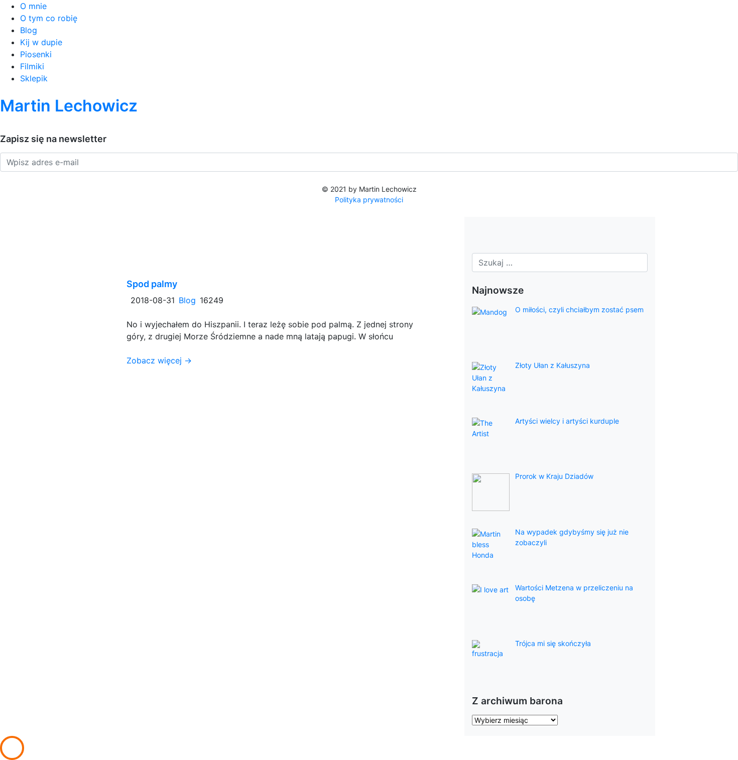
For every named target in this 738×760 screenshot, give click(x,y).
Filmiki (32, 66)
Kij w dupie (41, 42)
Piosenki (36, 54)
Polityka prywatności (369, 199)
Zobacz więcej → (159, 360)
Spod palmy (152, 284)
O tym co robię (48, 18)
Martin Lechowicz (69, 105)
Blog (28, 30)
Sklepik (34, 78)
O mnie (33, 6)
